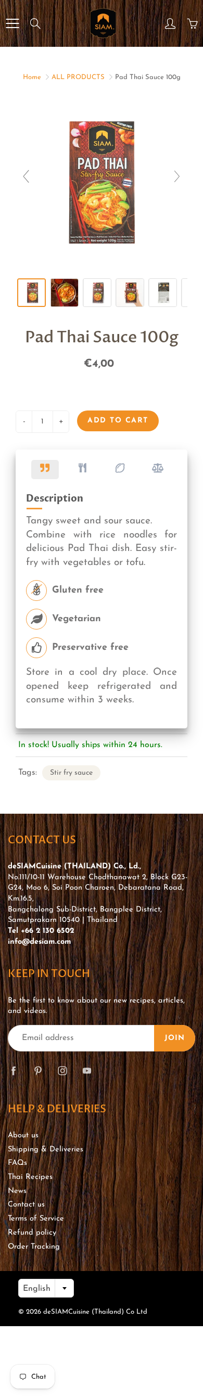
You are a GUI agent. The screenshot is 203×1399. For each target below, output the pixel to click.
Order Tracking (34, 1247)
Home (32, 77)
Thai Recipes (30, 1177)
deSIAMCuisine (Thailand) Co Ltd (95, 1311)
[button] (45, 469)
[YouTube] (87, 1071)
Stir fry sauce (71, 773)
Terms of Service (36, 1219)
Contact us (26, 1205)
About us (23, 1135)
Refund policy (32, 1233)
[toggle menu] (12, 23)
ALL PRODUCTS (78, 77)
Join (174, 1038)
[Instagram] (62, 1071)
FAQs (17, 1163)
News (17, 1191)
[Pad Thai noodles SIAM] (64, 292)
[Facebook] (13, 1071)
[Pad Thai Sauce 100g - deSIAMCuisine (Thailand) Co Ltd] (31, 292)
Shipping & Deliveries (45, 1149)
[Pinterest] (38, 1071)
